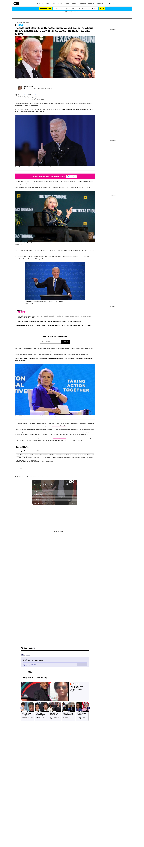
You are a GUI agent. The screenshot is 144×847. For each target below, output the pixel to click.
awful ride (67, 354)
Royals (60, 3)
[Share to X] (26, 95)
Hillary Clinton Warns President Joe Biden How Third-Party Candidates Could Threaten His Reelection (48, 321)
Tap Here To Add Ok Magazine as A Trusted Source (49, 176)
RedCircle (21, 468)
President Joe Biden (21, 103)
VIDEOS (74, 3)
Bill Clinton (90, 423)
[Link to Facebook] (106, 3)
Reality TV (40, 3)
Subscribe (100, 3)
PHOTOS (67, 3)
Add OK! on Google (39, 99)
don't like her (36, 187)
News (20, 22)
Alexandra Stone (28, 86)
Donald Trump (37, 184)
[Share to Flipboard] (31, 95)
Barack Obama (86, 103)
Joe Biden (26, 22)
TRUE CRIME (82, 3)
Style (53, 3)
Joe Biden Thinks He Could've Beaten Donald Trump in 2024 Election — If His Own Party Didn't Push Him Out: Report (53, 325)
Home (16, 22)
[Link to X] (114, 3)
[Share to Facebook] (20, 95)
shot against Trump (40, 348)
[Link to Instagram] (110, 3)
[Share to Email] (36, 95)
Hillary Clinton (48, 103)
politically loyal (56, 256)
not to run (79, 250)
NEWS (47, 3)
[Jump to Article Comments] (16, 95)
